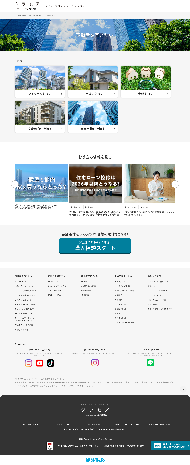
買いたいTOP (53, 281)
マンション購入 (131, 207)
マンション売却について (25, 309)
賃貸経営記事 (120, 309)
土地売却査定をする (23, 300)
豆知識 (145, 207)
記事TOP (152, 286)
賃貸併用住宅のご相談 (124, 290)
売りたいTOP (20, 281)
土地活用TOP (120, 281)
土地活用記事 (120, 304)
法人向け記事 (120, 318)
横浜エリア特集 (54, 295)
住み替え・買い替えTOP (158, 281)
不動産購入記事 (55, 290)
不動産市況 (76, 207)
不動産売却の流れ (22, 329)
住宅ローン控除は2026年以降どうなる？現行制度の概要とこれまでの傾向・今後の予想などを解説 (95, 213)
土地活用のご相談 (122, 286)
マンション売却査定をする (26, 290)
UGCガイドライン (95, 424)
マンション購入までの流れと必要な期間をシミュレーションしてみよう (149, 213)
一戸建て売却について (24, 313)
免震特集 (118, 300)
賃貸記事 (85, 295)
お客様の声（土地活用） (124, 322)
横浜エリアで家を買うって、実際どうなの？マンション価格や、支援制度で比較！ (36, 207)
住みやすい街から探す (57, 286)
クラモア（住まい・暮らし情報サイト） (29, 15)
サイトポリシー (63, 424)
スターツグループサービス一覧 (127, 424)
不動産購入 (90, 207)
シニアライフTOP (155, 295)
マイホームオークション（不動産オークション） (24, 319)
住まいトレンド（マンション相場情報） (79, 429)
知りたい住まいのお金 (157, 300)
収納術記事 (86, 290)
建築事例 (118, 295)
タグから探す (153, 304)
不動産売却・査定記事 (24, 325)
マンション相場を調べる (158, 290)
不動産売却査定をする (24, 286)
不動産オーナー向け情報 (159, 424)
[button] (15, 184)
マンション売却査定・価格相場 (111, 429)
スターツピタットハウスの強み (160, 309)
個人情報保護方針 (31, 424)
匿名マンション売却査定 (25, 304)
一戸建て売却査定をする (25, 295)
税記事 (117, 313)
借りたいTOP (86, 281)
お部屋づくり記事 (88, 286)
